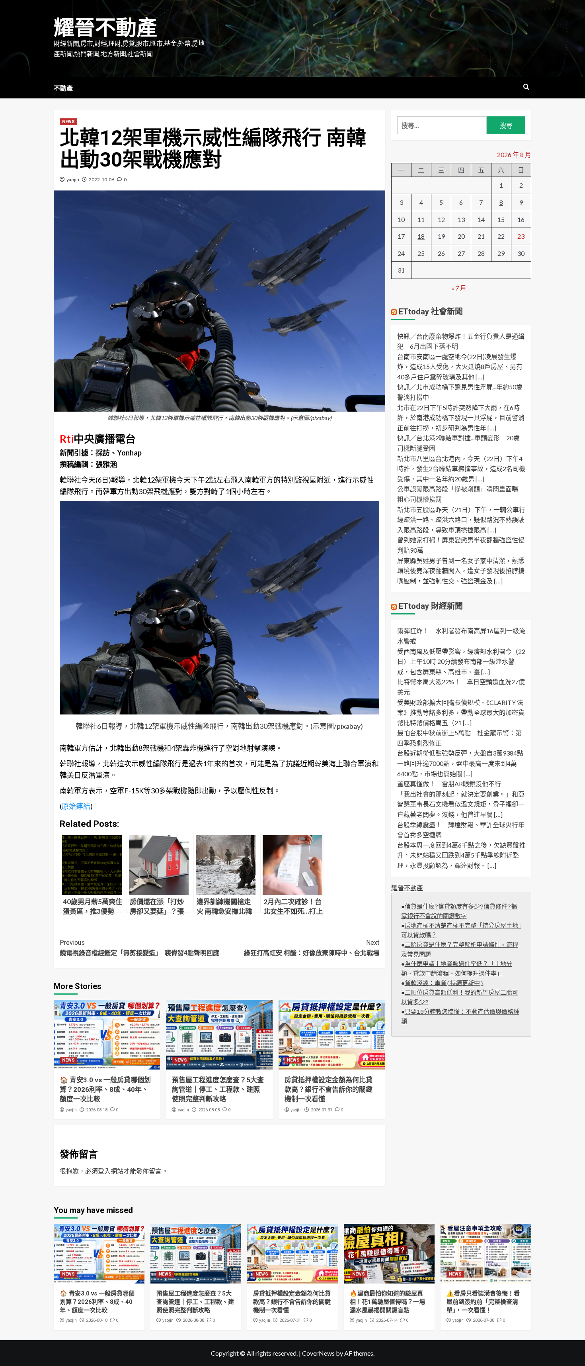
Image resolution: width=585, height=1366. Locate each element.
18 (421, 236)
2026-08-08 (209, 1110)
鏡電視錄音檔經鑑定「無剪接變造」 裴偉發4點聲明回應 (139, 948)
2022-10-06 (101, 180)
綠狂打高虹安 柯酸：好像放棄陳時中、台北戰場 (311, 948)
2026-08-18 (96, 1110)
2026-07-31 (321, 1110)
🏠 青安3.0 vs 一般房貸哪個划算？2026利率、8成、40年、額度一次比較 (105, 1089)
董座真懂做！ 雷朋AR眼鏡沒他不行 (449, 783)
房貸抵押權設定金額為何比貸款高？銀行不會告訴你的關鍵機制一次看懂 (328, 1089)
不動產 (63, 88)
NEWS (68, 121)
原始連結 (76, 806)
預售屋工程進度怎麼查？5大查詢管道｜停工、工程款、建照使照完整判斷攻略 (218, 1089)
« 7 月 (458, 288)
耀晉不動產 (105, 28)
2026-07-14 (387, 1320)
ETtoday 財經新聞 (431, 606)
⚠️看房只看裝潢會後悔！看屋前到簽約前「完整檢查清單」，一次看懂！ (483, 1302)
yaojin (72, 180)
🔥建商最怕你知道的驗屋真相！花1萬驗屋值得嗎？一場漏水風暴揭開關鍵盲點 (387, 1302)
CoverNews (318, 1353)
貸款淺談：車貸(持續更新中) (444, 983)
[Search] (526, 87)
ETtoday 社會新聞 (431, 311)
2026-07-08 (483, 1320)
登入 (104, 1171)
